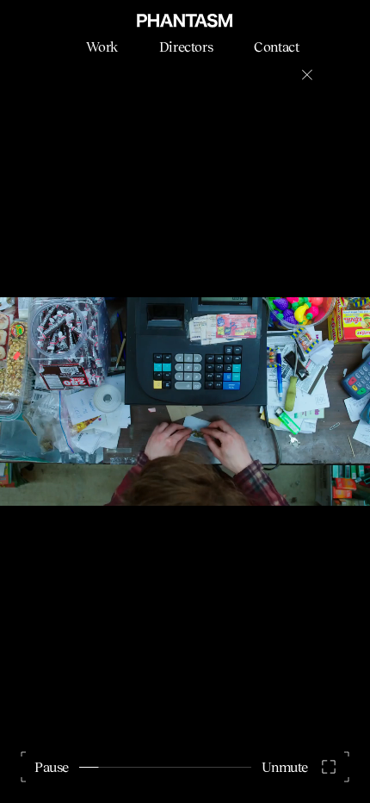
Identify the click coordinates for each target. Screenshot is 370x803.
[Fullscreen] (329, 767)
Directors (186, 46)
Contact (276, 46)
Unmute (285, 767)
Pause (51, 767)
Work (101, 46)
